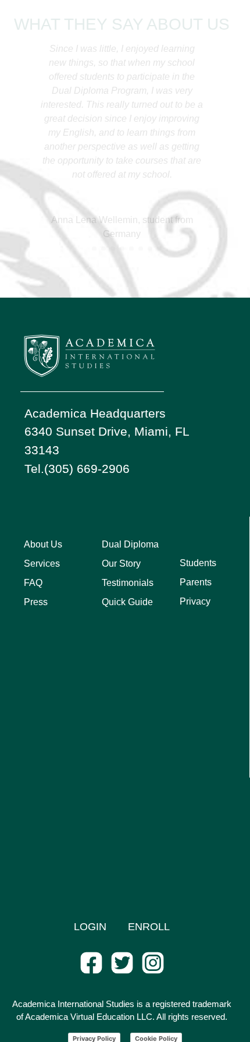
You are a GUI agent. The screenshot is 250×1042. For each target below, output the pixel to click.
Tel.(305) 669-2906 (77, 468)
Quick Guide (127, 602)
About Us (43, 544)
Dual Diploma (130, 544)
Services (42, 563)
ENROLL (149, 926)
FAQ (33, 583)
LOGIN (90, 926)
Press (36, 602)
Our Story (121, 563)
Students (198, 563)
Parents (196, 582)
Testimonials (127, 583)
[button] (85, 248)
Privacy (195, 601)
